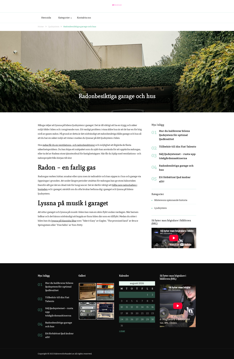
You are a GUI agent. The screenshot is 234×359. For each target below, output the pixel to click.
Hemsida (46, 17)
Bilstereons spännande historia (170, 200)
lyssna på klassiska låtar (64, 220)
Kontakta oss (84, 17)
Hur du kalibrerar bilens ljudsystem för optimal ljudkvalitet (174, 135)
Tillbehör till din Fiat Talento (177, 146)
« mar (122, 331)
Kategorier (64, 17)
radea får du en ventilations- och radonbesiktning (69, 145)
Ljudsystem (160, 208)
